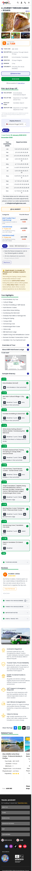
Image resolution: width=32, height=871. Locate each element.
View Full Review (10, 588)
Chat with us (21, 83)
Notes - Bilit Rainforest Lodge (19, 246)
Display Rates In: (15, 121)
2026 (6, 130)
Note (4, 246)
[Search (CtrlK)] (18, 2)
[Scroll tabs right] (28, 246)
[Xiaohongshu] (25, 846)
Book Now (15, 79)
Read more (7, 262)
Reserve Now (16, 73)
